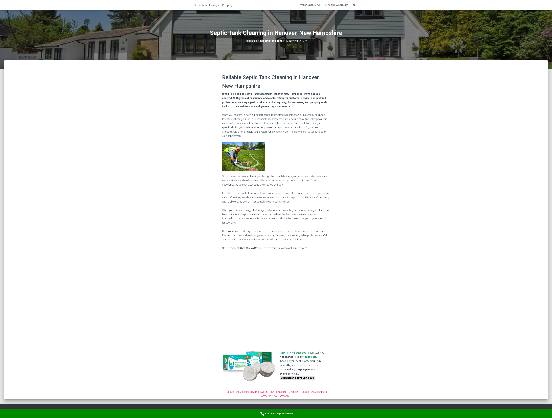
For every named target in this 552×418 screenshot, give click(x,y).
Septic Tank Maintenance (336, 5)
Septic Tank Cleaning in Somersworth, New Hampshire (256, 391)
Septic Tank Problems (310, 5)
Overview (294, 391)
